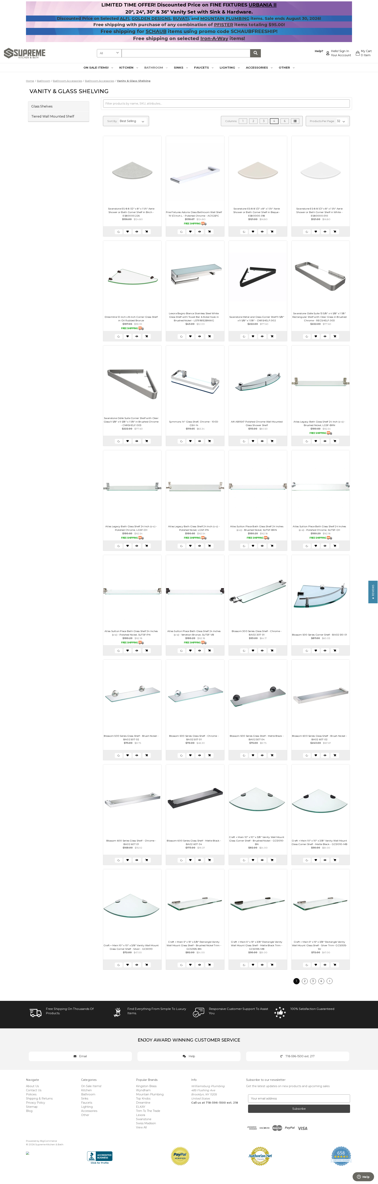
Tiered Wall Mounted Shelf (52, 116)
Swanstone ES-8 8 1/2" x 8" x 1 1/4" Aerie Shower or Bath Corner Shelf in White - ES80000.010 (319, 212)
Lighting (228, 67)
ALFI (124, 18)
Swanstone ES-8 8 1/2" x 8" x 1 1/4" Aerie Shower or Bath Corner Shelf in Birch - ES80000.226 (131, 212)
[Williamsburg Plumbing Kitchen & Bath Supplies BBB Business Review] (99, 1156)
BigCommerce (48, 1140)
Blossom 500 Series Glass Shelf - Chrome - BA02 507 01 (194, 737)
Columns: (231, 121)
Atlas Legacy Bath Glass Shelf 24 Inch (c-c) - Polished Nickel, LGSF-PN (194, 528)
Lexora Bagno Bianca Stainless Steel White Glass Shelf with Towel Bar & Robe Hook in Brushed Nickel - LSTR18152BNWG (194, 317)
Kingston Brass (146, 1086)
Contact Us (33, 1090)
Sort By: (112, 121)
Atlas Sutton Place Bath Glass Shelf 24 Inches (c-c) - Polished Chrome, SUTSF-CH (319, 528)
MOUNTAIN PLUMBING (224, 18)
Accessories (257, 67)
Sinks (179, 67)
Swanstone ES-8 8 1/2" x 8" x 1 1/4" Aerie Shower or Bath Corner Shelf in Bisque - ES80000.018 (256, 212)
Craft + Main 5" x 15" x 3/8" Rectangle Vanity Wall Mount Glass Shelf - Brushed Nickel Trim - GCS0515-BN (194, 945)
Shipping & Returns (39, 1098)
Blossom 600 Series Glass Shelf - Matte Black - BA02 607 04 (194, 842)
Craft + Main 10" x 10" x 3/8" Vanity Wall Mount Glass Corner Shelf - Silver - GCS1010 (131, 947)
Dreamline (143, 1102)
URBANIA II (263, 5)
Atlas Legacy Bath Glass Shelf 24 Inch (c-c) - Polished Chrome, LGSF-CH (131, 528)
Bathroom (154, 67)
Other (285, 67)
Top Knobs (143, 1098)
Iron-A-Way (214, 38)
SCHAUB (156, 31)
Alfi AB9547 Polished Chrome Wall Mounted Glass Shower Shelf (257, 423)
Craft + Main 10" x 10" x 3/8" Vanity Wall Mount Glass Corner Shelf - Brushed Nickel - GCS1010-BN (256, 841)
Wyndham (143, 1090)
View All (141, 1127)
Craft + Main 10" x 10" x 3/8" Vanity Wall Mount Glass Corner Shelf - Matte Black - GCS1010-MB (319, 842)
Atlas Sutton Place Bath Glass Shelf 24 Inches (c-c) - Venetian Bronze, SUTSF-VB (193, 633)
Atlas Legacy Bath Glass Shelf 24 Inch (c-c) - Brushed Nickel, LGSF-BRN (319, 423)
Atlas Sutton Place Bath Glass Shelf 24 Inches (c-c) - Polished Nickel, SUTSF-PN (131, 633)
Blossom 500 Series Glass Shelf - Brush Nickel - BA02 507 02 (131, 737)
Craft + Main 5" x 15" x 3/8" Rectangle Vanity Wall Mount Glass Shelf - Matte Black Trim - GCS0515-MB (256, 945)
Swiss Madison (146, 1123)
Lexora (140, 1115)
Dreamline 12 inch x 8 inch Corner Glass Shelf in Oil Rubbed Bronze (131, 318)
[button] (373, 592)
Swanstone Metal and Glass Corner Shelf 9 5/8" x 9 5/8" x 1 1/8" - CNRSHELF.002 (256, 318)
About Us (32, 1086)
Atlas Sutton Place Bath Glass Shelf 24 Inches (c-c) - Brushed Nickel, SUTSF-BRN (256, 528)
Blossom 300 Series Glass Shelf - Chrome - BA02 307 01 (257, 633)
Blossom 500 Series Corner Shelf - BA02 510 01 (319, 634)
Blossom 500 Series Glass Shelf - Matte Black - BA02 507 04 (257, 737)
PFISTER (223, 24)
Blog (29, 1111)
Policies (31, 1094)
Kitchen (126, 67)
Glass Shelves (41, 106)
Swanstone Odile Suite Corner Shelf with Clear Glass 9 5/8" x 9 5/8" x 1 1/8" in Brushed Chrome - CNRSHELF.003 (131, 422)
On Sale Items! (96, 67)
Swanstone (143, 1119)
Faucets (202, 67)
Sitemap (32, 1107)
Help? (319, 51)
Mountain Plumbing (150, 1094)
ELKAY (140, 1107)
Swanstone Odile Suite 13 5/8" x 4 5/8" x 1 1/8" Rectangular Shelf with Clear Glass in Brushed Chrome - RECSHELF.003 (319, 317)
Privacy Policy (35, 1102)
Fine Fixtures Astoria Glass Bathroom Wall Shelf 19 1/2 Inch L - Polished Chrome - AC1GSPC (194, 214)
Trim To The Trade (148, 1111)
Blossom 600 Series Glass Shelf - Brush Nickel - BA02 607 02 (319, 737)
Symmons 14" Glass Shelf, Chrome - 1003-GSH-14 (194, 423)
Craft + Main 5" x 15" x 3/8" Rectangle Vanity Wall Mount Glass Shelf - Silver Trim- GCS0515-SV (319, 945)
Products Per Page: (322, 121)
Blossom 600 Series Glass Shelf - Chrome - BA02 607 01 (131, 842)
